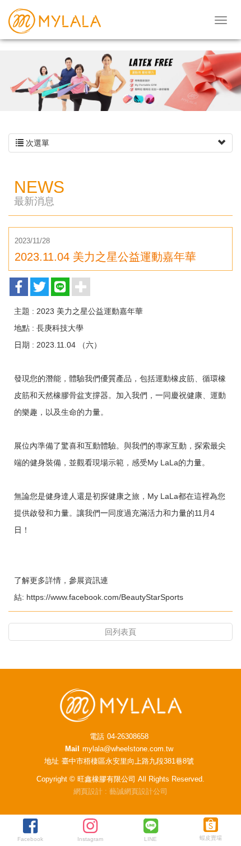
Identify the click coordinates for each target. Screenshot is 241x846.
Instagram (90, 839)
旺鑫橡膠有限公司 (54, 21)
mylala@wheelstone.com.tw (127, 749)
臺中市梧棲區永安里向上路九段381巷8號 (128, 761)
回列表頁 (120, 631)
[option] (120, 80)
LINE (150, 839)
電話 (97, 736)
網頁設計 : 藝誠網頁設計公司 (120, 791)
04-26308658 (128, 736)
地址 (51, 761)
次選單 (36, 142)
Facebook (30, 839)
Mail (72, 749)
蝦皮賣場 (211, 838)
